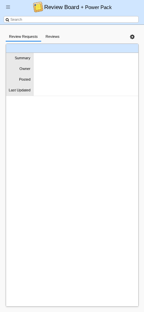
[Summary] (55, 48)
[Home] (36, 7)
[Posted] (86, 48)
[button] (8, 10)
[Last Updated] (112, 48)
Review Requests (23, 36)
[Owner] (69, 48)
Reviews (53, 36)
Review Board (78, 7)
